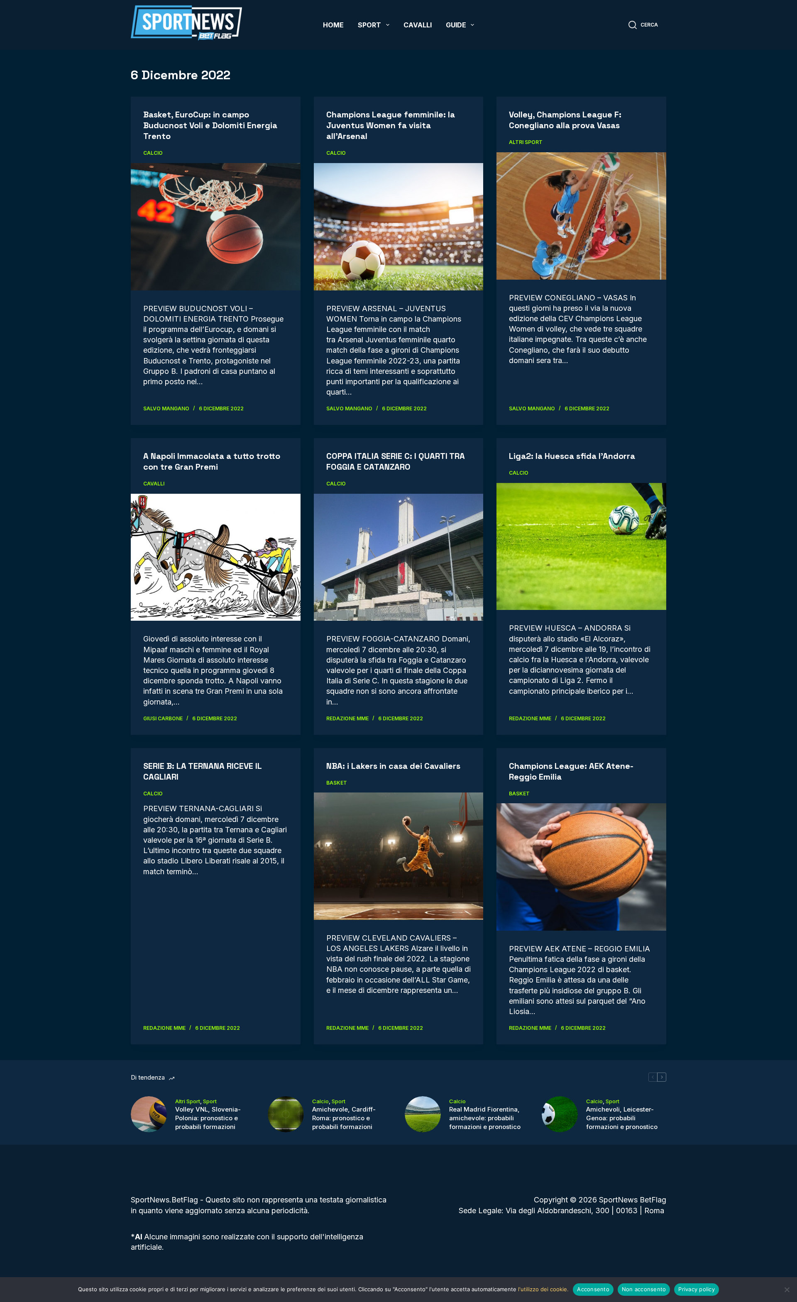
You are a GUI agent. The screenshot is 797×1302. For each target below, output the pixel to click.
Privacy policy (696, 1289)
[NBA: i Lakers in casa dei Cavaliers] (399, 856)
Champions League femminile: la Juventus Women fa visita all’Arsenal (390, 125)
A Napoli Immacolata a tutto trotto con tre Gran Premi (211, 461)
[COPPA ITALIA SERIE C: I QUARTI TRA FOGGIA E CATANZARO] (399, 557)
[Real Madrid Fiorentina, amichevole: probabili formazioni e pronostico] (423, 1114)
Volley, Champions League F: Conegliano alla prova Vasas (565, 120)
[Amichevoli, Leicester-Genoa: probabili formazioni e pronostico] (560, 1114)
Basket (336, 783)
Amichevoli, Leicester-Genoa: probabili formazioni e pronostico (622, 1118)
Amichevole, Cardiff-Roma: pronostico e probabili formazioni (344, 1118)
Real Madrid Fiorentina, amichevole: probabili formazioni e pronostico (485, 1118)
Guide (456, 25)
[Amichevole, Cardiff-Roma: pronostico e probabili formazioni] (286, 1114)
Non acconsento (644, 1289)
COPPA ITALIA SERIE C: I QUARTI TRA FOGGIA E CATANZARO (395, 461)
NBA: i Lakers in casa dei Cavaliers (393, 766)
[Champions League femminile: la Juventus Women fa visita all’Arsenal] (399, 226)
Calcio (153, 153)
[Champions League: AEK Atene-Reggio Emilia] (581, 866)
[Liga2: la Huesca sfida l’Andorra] (581, 546)
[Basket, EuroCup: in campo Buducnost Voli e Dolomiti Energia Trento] (216, 226)
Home (333, 25)
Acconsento (593, 1289)
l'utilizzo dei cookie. (543, 1289)
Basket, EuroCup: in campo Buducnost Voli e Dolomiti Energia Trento (210, 125)
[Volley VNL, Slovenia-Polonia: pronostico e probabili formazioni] (149, 1114)
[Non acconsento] (786, 1289)
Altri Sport (526, 142)
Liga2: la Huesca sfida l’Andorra (572, 456)
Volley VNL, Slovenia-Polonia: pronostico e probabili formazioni (208, 1118)
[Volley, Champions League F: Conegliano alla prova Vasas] (581, 215)
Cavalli (417, 25)
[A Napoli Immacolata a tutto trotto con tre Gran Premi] (216, 557)
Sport (369, 25)
